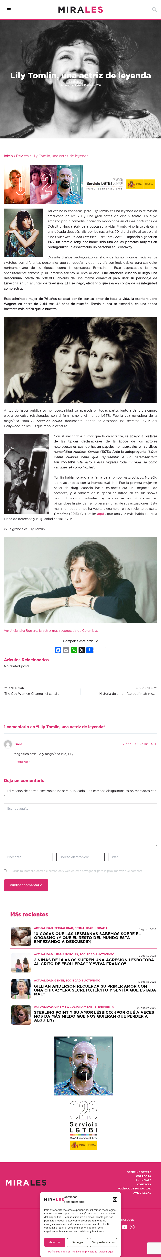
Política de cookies (59, 1251)
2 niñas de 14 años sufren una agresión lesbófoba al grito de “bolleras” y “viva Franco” (94, 962)
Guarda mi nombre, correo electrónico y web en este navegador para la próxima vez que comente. (76, 871)
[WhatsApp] (132, 1227)
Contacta (144, 1184)
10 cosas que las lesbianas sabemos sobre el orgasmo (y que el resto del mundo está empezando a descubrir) (87, 938)
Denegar (77, 1242)
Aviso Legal (106, 1251)
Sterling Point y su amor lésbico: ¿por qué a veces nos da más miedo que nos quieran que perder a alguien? (94, 1016)
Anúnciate (143, 1180)
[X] (82, 650)
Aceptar (54, 1242)
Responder (22, 762)
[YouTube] (124, 1227)
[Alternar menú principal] (9, 10)
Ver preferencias (103, 1242)
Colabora (143, 1176)
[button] (115, 1199)
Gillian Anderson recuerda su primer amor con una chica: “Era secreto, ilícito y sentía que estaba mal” (95, 990)
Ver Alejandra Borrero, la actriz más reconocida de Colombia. (51, 630)
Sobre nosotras (139, 1172)
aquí (100, 513)
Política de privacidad (84, 1251)
